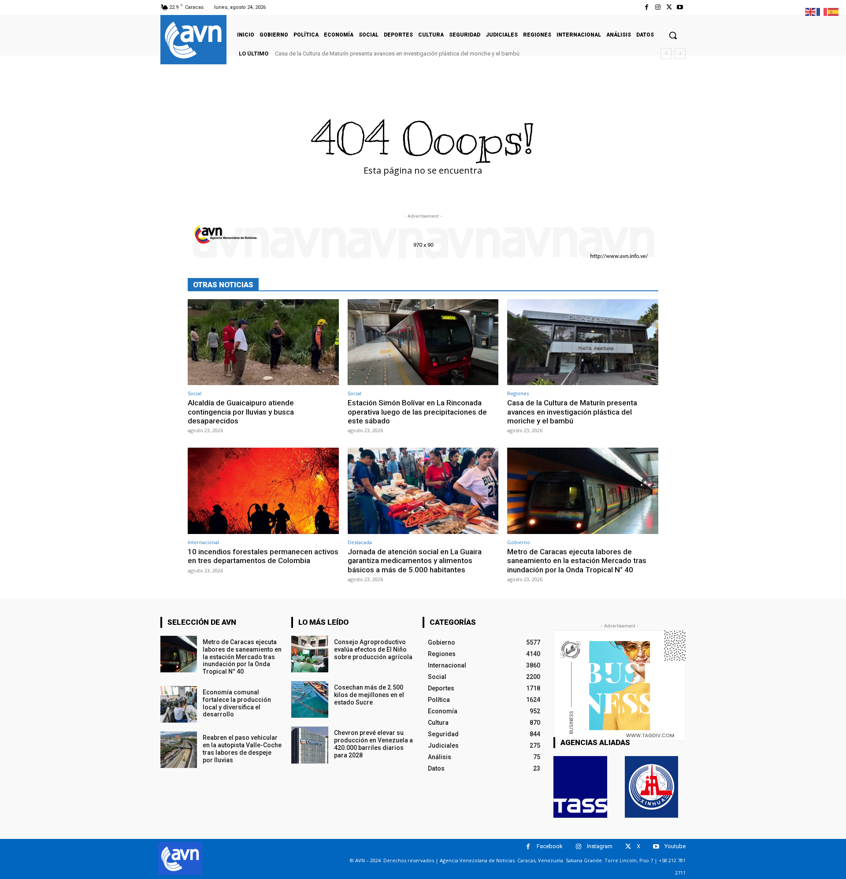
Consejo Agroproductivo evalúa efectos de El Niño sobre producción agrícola (373, 649)
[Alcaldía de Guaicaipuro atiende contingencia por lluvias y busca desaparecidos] (263, 342)
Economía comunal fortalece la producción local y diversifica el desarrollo (237, 703)
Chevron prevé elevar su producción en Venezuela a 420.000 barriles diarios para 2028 (373, 743)
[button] (673, 35)
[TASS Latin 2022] (580, 787)
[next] (680, 53)
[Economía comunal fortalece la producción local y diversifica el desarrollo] (178, 704)
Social (194, 393)
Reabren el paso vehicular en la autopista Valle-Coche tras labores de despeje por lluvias (242, 748)
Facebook (550, 846)
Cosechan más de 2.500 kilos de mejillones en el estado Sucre (369, 695)
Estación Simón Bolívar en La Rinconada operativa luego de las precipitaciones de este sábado (417, 411)
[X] (669, 7)
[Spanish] (833, 11)
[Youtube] (680, 7)
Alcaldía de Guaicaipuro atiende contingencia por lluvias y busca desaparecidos (241, 411)
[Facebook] (646, 7)
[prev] (666, 53)
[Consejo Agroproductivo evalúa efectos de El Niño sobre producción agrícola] (309, 654)
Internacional (203, 542)
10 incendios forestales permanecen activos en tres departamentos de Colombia (263, 556)
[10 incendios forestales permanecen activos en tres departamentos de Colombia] (263, 491)
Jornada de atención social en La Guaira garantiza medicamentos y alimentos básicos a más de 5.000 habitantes (415, 560)
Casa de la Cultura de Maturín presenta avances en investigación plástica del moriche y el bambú (397, 53)
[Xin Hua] (652, 787)
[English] (810, 11)
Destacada (360, 542)
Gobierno (518, 542)
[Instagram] (657, 7)
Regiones (518, 393)
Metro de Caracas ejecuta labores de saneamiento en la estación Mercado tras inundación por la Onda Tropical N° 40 (576, 560)
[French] (822, 11)
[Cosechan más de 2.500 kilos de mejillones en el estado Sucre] (309, 699)
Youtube (675, 846)
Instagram (599, 846)
